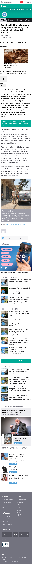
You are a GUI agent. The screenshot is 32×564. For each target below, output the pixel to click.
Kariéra (19, 507)
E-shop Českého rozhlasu (12, 406)
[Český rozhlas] (6, 2)
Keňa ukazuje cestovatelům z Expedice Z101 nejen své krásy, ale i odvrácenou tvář (19, 389)
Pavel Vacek (10, 224)
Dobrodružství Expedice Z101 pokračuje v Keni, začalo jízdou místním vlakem (20, 397)
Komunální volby (7, 502)
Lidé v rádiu (20, 505)
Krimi (4, 253)
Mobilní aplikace (7, 524)
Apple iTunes (6, 220)
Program (12, 9)
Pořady (20, 20)
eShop (4, 507)
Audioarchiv (21, 9)
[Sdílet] (4, 85)
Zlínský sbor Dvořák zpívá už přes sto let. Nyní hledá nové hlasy (19, 313)
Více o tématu (7, 367)
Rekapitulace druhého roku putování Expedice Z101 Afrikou (19, 371)
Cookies (4, 557)
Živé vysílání (6, 264)
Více (27, 20)
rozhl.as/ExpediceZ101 (9, 215)
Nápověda (20, 502)
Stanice (4, 505)
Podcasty (5, 521)
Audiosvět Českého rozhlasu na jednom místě (14, 272)
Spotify (11, 218)
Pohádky (5, 257)
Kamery (28, 9)
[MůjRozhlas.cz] (3, 46)
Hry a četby (6, 249)
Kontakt (19, 510)
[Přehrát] (3, 79)
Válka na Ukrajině (7, 500)
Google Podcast (19, 218)
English (4, 559)
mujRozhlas (5, 218)
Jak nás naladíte (22, 500)
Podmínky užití (22, 557)
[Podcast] (1, 85)
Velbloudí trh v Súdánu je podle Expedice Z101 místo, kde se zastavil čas (16, 123)
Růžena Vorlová (20, 224)
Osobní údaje (12, 557)
